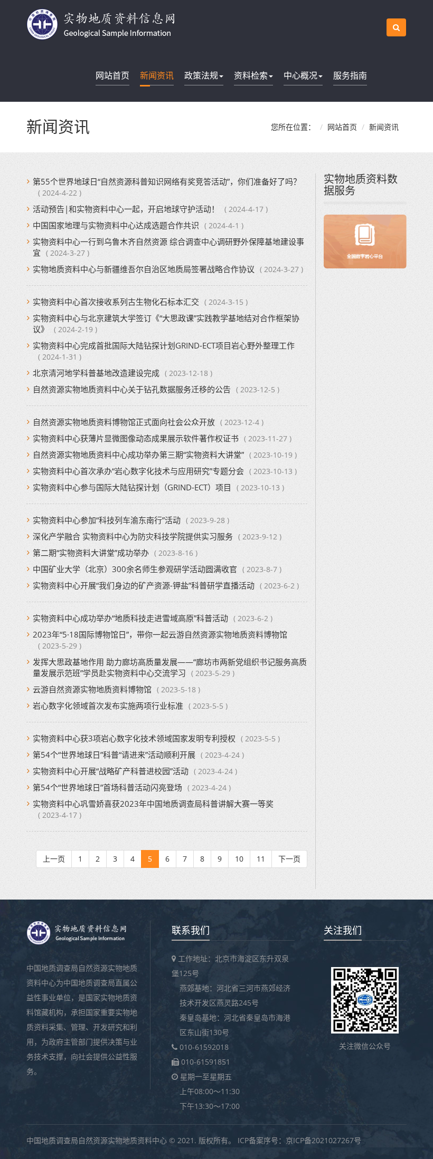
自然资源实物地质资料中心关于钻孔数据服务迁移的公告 (132, 389)
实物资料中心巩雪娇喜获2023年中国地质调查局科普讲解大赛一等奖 (153, 803)
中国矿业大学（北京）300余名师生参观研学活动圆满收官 (135, 569)
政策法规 (201, 75)
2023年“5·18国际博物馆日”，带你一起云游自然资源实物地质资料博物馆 (160, 634)
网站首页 (112, 75)
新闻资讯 (157, 75)
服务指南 (350, 75)
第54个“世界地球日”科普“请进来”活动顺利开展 (114, 754)
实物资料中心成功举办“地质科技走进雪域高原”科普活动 (130, 618)
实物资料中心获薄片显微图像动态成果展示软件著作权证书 (136, 438)
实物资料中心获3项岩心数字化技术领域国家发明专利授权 (134, 738)
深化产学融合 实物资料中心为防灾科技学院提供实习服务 (133, 536)
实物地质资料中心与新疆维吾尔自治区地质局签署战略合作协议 (144, 269)
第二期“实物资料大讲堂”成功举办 (91, 552)
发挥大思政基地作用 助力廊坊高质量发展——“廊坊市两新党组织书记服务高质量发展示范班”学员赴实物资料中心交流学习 (170, 667)
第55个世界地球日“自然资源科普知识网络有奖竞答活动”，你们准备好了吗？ (167, 181)
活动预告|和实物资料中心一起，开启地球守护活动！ (126, 209)
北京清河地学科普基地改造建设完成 (96, 373)
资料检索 (251, 75)
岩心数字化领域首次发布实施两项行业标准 (108, 705)
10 (239, 859)
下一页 (289, 859)
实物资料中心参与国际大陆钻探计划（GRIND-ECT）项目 (132, 487)
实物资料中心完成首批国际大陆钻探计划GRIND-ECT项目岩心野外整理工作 (164, 345)
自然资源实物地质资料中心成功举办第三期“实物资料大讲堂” (138, 454)
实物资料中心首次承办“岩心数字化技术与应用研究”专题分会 (138, 471)
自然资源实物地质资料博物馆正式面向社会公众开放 (124, 422)
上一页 (54, 859)
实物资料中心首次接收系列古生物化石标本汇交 (116, 301)
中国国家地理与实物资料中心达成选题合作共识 (116, 225)
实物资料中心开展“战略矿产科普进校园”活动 (111, 771)
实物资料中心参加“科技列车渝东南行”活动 (107, 520)
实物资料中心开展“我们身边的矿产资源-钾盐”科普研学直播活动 (144, 585)
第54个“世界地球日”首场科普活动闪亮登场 (107, 787)
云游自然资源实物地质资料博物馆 (92, 689)
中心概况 (300, 75)
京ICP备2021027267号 (323, 1140)
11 (261, 859)
